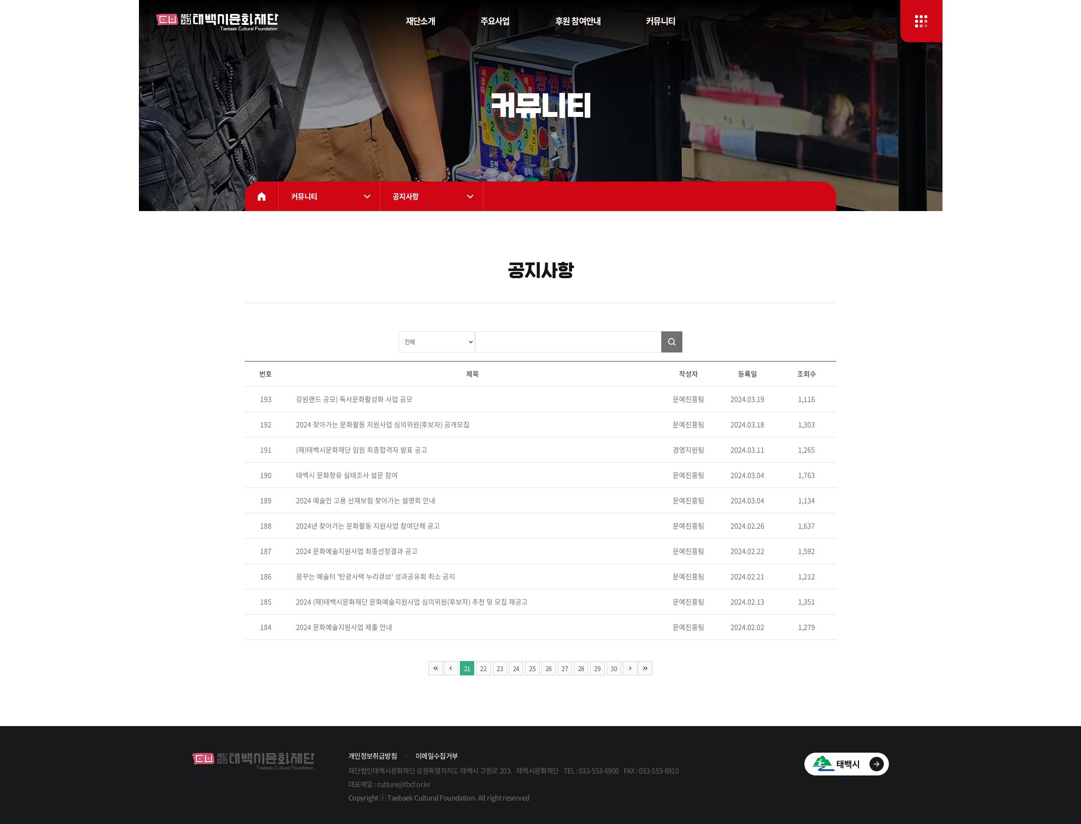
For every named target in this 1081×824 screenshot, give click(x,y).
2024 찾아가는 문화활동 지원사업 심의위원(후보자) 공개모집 (383, 424)
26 (549, 668)
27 (565, 668)
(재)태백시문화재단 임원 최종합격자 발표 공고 (361, 450)
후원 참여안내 (577, 21)
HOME (262, 196)
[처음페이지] (436, 668)
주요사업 (495, 21)
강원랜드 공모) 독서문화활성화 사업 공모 (354, 399)
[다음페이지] (630, 668)
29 (597, 668)
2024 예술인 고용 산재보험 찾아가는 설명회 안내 (365, 500)
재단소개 (420, 21)
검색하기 (671, 341)
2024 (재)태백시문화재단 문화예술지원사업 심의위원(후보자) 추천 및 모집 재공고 (412, 601)
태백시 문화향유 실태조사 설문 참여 (347, 475)
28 (581, 668)
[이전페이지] (451, 668)
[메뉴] (921, 21)
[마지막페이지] (645, 668)
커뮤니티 (660, 21)
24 (516, 668)
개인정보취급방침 (372, 756)
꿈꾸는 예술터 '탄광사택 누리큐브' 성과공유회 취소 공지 (375, 576)
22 (483, 668)
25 (532, 668)
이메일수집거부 (437, 756)
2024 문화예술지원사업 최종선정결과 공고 (357, 551)
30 (614, 668)
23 (500, 668)
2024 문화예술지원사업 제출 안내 (344, 627)
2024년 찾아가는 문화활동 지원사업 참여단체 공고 (368, 525)
